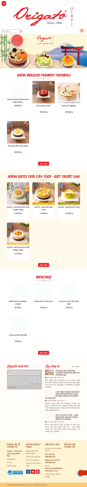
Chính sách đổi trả (33, 456)
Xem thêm (43, 164)
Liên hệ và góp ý (32, 460)
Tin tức (9, 462)
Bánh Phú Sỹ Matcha (44, 301)
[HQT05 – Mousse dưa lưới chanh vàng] (18, 193)
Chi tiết (11, 387)
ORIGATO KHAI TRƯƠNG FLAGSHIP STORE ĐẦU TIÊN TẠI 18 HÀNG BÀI (67, 372)
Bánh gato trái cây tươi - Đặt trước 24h (43, 176)
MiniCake (43, 277)
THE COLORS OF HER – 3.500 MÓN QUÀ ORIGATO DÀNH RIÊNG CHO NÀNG (66, 417)
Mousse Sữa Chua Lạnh (18, 146)
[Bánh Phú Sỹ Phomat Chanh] (18, 291)
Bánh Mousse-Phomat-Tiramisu (43, 75)
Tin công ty (52, 366)
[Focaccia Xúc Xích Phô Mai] (69, 291)
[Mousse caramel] (69, 92)
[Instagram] (38, 472)
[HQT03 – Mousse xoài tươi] (43, 193)
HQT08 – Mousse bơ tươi (69, 207)
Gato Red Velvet (43, 106)
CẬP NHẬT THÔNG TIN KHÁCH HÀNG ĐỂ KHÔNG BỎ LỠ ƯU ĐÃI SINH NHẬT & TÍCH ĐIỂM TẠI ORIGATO (24, 373)
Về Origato (11, 459)
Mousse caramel (69, 106)
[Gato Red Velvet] (43, 92)
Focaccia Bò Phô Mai (18, 335)
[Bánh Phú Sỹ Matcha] (43, 291)
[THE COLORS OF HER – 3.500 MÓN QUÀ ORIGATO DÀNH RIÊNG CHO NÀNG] (49, 417)
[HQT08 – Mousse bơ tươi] (69, 193)
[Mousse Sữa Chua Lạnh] (18, 132)
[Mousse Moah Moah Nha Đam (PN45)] (18, 89)
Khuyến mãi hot (17, 366)
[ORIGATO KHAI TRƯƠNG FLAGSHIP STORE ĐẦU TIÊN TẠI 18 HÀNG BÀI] (49, 373)
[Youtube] (33, 472)
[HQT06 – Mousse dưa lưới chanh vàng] (18, 234)
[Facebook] (28, 472)
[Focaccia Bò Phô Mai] (18, 325)
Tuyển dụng (11, 465)
